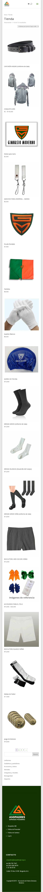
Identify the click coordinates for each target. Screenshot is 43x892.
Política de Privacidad (14, 829)
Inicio (5, 15)
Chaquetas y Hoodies (11, 773)
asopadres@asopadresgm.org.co (16, 860)
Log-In (10, 836)
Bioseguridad (8, 776)
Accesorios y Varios (10, 766)
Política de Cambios (13, 833)
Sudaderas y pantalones (12, 763)
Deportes (7, 779)
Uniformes (7, 760)
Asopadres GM (12, 826)
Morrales (7, 770)
